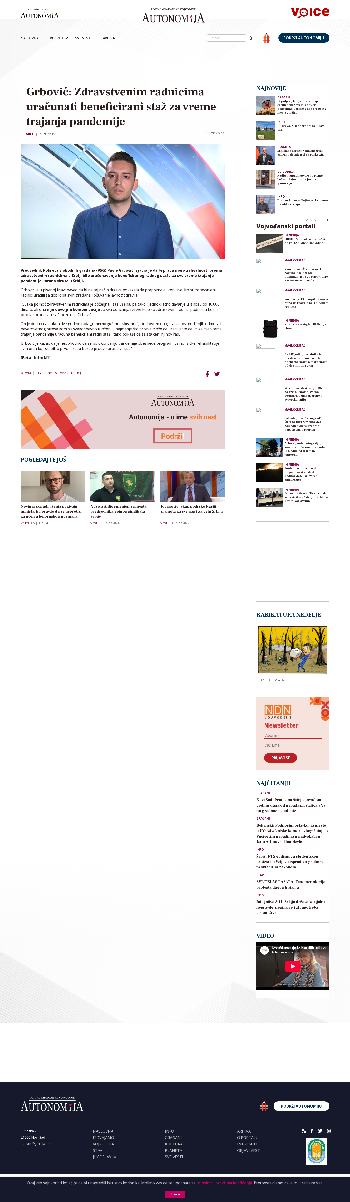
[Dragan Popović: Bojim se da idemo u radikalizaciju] (265, 204)
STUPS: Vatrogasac (270, 680)
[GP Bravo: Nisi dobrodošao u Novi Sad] (265, 130)
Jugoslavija (104, 1157)
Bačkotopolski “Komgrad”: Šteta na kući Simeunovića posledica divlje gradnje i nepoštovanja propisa (303, 424)
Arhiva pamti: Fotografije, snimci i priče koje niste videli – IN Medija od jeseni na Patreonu (307, 449)
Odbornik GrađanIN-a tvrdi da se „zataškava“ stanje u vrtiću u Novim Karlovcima (306, 497)
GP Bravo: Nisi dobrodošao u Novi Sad (301, 128)
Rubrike (57, 38)
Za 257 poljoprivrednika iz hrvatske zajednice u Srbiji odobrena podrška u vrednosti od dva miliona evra (306, 360)
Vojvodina (285, 172)
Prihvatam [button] (175, 1194)
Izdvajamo (103, 1137)
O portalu (248, 1137)
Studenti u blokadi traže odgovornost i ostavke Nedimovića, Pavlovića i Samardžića (301, 474)
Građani (284, 97)
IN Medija (292, 235)
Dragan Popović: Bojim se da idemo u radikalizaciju (302, 202)
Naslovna (30, 38)
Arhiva (109, 38)
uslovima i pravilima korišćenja (224, 1183)
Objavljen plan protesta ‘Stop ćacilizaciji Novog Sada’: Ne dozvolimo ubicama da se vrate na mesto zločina (301, 106)
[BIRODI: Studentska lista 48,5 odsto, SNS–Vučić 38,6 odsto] (269, 243)
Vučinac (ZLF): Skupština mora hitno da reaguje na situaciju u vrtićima (306, 303)
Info (281, 122)
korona (26, 373)
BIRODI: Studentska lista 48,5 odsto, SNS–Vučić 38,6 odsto (305, 241)
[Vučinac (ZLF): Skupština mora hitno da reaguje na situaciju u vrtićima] (269, 302)
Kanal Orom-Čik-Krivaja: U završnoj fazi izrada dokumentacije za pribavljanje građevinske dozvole (306, 274)
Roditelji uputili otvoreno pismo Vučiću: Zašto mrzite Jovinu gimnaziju (300, 179)
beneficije (76, 373)
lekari (39, 373)
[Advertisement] (175, 64)
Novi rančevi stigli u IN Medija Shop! (305, 326)
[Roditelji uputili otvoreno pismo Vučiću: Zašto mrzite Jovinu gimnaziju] (265, 179)
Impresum (247, 1144)
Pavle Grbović (56, 373)
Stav (260, 875)
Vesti (30, 134)
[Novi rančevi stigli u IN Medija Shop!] (269, 328)
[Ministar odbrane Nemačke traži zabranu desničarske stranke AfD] (265, 155)
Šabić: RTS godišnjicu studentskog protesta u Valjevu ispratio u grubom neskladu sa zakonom (289, 862)
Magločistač (295, 260)
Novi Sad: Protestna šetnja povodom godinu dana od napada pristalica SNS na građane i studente (290, 805)
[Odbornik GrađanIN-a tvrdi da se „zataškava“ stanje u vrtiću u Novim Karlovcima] (269, 497)
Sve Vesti (83, 38)
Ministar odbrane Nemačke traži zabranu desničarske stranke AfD (300, 152)
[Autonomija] (173, 15)
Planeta (284, 147)
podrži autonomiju (303, 38)
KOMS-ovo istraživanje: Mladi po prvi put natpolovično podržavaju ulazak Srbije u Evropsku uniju (305, 393)
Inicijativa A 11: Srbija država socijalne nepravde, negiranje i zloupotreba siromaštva (291, 907)
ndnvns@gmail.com (36, 1143)
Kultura (174, 1144)
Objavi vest (248, 1150)
